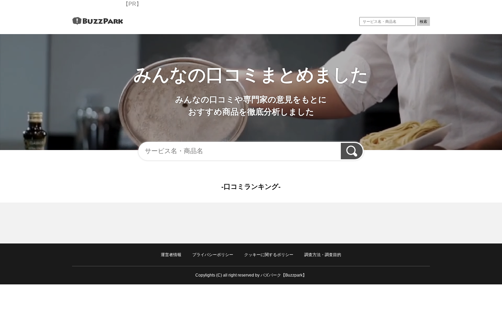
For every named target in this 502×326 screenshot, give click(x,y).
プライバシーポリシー (212, 254)
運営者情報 (171, 254)
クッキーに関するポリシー (268, 254)
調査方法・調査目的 (322, 254)
